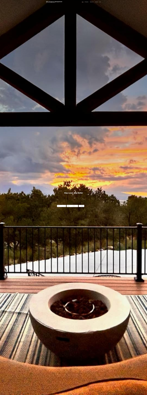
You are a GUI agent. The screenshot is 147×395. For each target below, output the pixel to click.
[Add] (83, 205)
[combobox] (61, 206)
